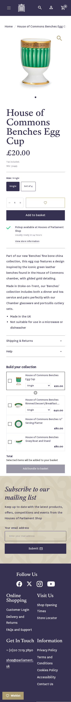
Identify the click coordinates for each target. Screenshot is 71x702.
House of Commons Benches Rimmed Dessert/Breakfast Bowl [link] (42, 402)
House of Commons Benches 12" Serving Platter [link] (43, 421)
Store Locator (47, 618)
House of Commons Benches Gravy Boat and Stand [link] (42, 439)
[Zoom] (59, 38)
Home (9, 26)
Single (13, 186)
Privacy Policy (47, 650)
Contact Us (45, 684)
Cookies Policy (47, 670)
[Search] (40, 8)
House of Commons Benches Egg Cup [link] (42, 377)
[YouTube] (51, 585)
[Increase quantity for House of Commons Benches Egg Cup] (20, 203)
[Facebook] (19, 586)
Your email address (17, 528)
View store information (27, 241)
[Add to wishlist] (45, 203)
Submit (33, 548)
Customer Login (17, 610)
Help (9, 351)
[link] (18, 381)
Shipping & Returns (19, 341)
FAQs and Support (19, 630)
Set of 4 (28, 186)
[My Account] (51, 8)
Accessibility (46, 677)
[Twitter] (29, 585)
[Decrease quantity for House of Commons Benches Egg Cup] (9, 203)
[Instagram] (40, 586)
